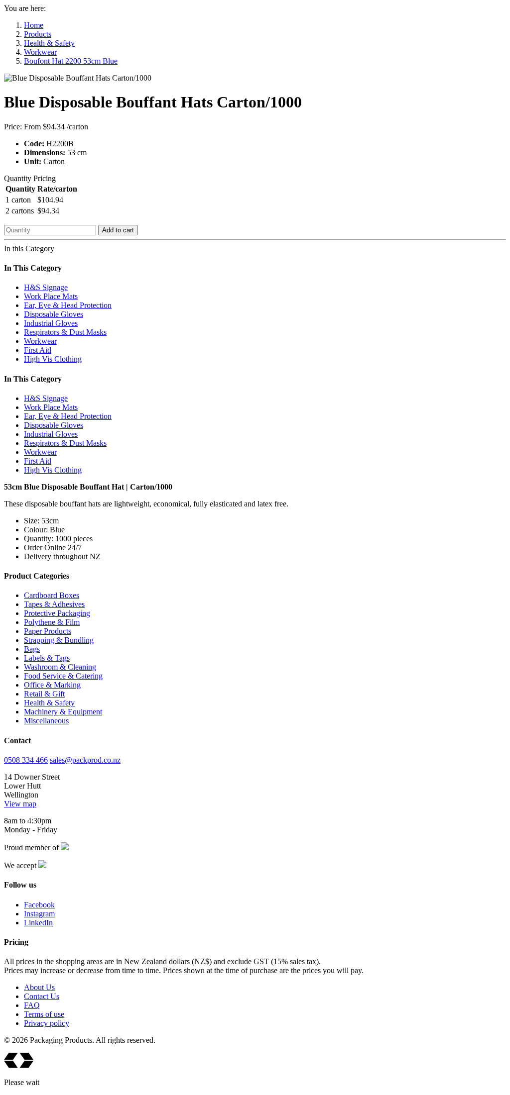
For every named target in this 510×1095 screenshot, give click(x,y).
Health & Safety (49, 43)
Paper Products (47, 631)
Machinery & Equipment (63, 711)
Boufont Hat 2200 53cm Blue (71, 61)
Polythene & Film (52, 622)
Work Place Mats (51, 296)
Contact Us (41, 996)
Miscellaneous (46, 720)
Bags (32, 649)
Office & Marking (52, 685)
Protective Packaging (57, 613)
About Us (39, 987)
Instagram (39, 913)
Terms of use (44, 1014)
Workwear (40, 52)
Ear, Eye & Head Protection (68, 305)
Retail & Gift (44, 694)
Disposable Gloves (53, 314)
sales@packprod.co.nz (85, 760)
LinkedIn (38, 922)
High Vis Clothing (53, 359)
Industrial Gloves (51, 323)
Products (37, 34)
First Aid (37, 350)
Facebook (39, 904)
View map (20, 803)
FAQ (32, 1005)
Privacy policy (46, 1023)
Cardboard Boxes (51, 595)
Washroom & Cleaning (60, 667)
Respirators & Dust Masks (65, 332)
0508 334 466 (26, 760)
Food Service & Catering (63, 676)
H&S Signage (46, 287)
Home (33, 25)
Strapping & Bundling (59, 640)
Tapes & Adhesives (54, 604)
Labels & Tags (47, 658)
